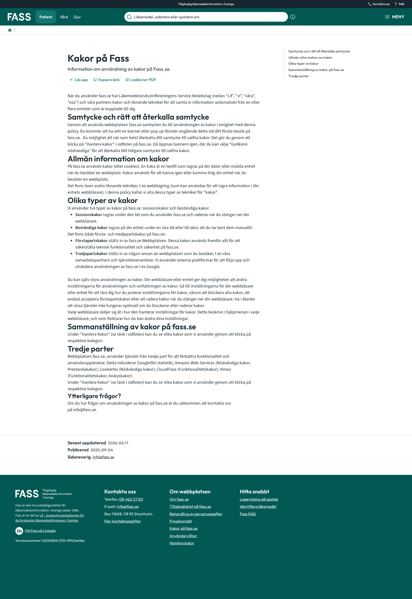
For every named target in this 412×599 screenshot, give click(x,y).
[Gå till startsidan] (19, 17)
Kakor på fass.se (184, 528)
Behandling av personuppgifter (196, 513)
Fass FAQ (248, 513)
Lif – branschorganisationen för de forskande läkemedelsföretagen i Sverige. (49, 518)
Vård (64, 16)
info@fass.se (84, 410)
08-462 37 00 (131, 499)
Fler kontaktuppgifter (122, 521)
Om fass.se (179, 499)
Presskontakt (181, 521)
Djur (77, 16)
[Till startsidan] (10, 30)
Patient (45, 16)
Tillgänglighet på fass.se (190, 506)
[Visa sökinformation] (293, 17)
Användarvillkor (183, 535)
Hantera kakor (182, 543)
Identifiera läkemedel (258, 506)
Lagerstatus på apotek (259, 499)
